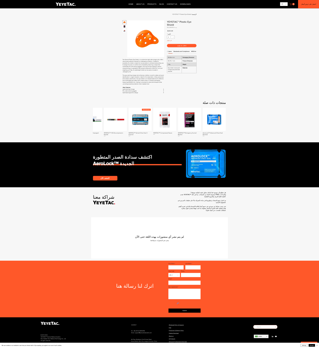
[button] (292, 4)
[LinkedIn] (272, 336)
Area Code (171, 271)
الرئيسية (194, 14)
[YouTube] (276, 336)
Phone (182, 271)
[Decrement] (173, 37)
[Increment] (168, 37)
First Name (171, 263)
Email (169, 278)
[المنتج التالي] (95, 119)
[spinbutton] (170, 37)
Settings (304, 345)
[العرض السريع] (214, 119)
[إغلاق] (317, 345)
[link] (170, 51)
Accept (312, 345)
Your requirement (173, 287)
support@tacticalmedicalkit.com (143, 332)
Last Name (188, 263)
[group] (159, 122)
